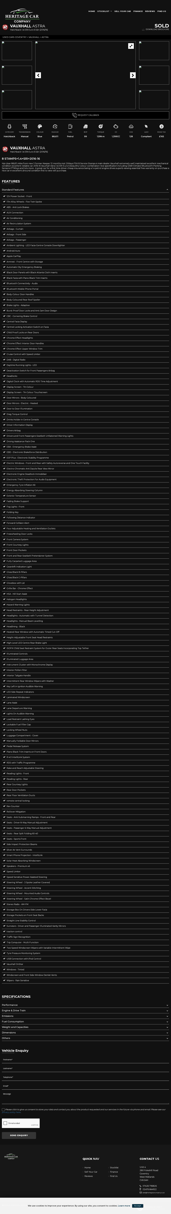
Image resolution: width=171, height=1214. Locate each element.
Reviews (150, 11)
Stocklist (103, 11)
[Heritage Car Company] (22, 15)
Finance (138, 11)
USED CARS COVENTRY (14, 37)
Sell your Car (122, 11)
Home (92, 11)
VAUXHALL (34, 37)
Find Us (161, 11)
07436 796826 (149, 1186)
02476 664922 (149, 1189)
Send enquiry (19, 1135)
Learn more (124, 1206)
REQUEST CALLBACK (88, 115)
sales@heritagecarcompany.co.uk (153, 1193)
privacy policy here (11, 1112)
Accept (137, 1206)
